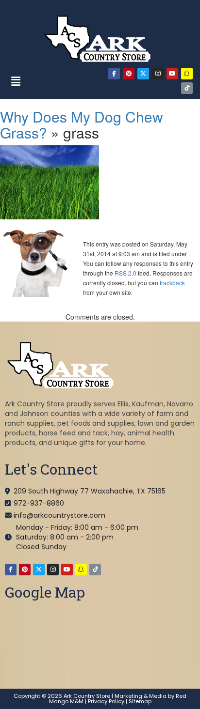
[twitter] (143, 73)
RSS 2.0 (125, 273)
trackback (172, 282)
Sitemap (140, 701)
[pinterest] (128, 73)
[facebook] (114, 73)
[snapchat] (187, 73)
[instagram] (158, 73)
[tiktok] (187, 88)
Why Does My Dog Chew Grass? (81, 124)
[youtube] (172, 73)
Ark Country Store (87, 696)
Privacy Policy (106, 701)
